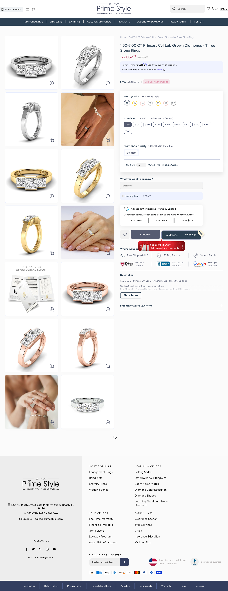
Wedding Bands (98, 489)
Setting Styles (143, 472)
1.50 (127, 124)
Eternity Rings (98, 484)
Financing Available (101, 524)
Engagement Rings (101, 472)
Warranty (166, 585)
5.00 (196, 124)
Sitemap (200, 585)
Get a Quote (96, 530)
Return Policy (51, 585)
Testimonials (145, 585)
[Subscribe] (124, 562)
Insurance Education (147, 536)
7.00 (128, 131)
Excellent (131, 152)
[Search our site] (173, 8)
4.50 (186, 124)
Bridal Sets (95, 478)
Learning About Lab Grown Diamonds (151, 503)
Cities (138, 530)
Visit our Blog (143, 542)
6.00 (207, 124)
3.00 (157, 124)
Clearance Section (146, 519)
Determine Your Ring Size (150, 478)
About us (125, 585)
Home (123, 37)
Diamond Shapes (145, 495)
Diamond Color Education (151, 489)
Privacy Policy (74, 585)
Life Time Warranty (101, 519)
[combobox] (184, 9)
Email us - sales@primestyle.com (42, 519)
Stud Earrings (143, 524)
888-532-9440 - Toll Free (42, 513)
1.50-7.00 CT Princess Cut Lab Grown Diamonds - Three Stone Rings (161, 37)
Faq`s (183, 585)
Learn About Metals (147, 484)
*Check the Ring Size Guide (163, 164)
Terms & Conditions (101, 585)
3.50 (167, 124)
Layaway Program (100, 536)
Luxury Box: (132, 195)
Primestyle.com (45, 557)
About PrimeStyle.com (103, 542)
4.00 (177, 124)
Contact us (29, 585)
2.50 (147, 124)
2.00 (137, 124)
